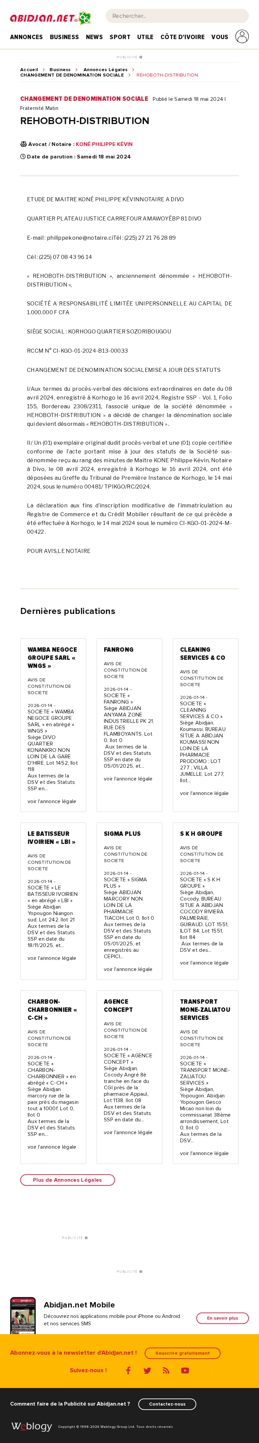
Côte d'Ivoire (183, 37)
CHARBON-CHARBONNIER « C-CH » (52, 1010)
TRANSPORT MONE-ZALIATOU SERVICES (205, 1010)
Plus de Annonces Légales (67, 1180)
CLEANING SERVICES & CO (202, 654)
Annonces (26, 37)
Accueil (29, 69)
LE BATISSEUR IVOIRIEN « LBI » (52, 838)
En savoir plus (222, 1318)
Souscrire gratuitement (182, 1353)
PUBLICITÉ (128, 57)
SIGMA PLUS (122, 834)
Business (64, 37)
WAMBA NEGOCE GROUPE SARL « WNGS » (52, 658)
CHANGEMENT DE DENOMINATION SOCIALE (72, 75)
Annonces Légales (105, 69)
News (94, 37)
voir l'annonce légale (52, 801)
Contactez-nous (167, 1404)
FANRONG (119, 650)
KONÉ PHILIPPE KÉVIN (104, 144)
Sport (120, 37)
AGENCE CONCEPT (118, 1006)
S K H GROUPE (201, 834)
